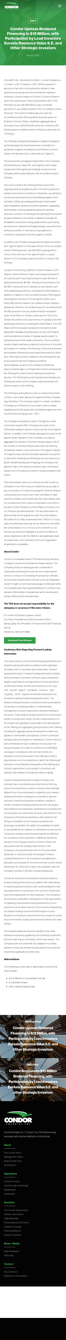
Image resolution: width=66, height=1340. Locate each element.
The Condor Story (12, 1152)
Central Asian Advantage (16, 1185)
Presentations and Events (16, 1222)
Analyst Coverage (12, 1226)
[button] (60, 6)
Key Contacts (10, 1271)
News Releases (11, 1251)
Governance (10, 1165)
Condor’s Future (12, 1181)
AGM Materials (11, 1218)
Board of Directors (13, 1161)
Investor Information (14, 1214)
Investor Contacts (12, 1235)
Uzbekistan (9, 1193)
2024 (33, 20)
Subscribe (9, 1255)
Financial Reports (12, 1230)
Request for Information (15, 1275)
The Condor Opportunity (16, 1210)
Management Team (13, 1156)
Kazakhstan (10, 1189)
